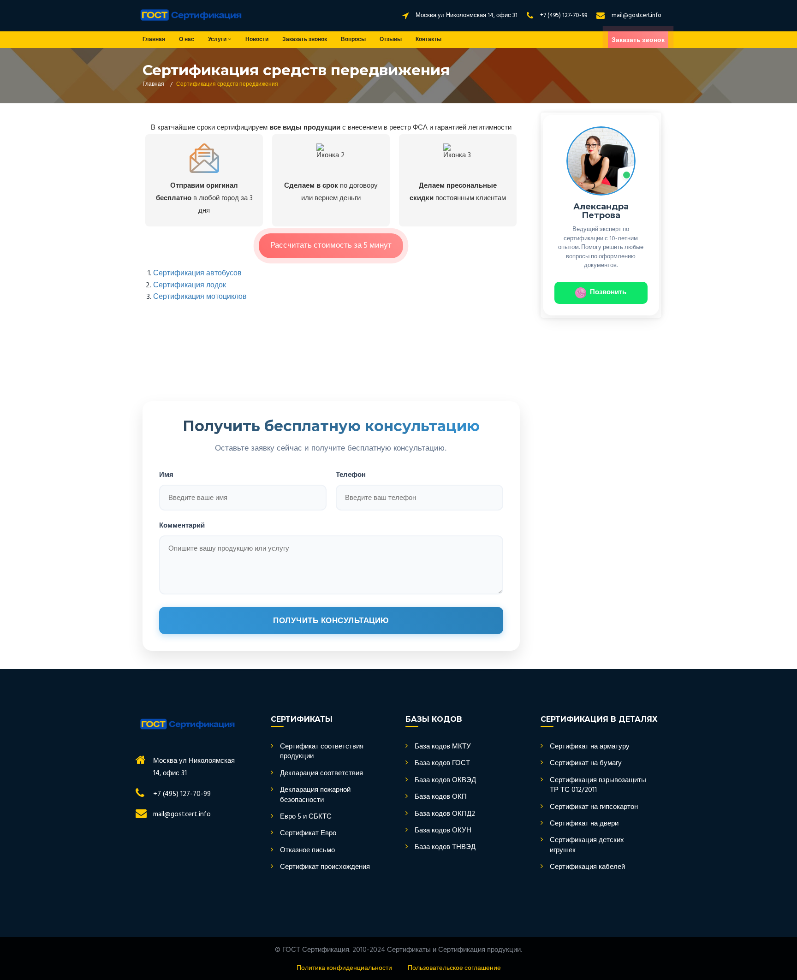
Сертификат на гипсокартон (594, 807)
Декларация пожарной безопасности (315, 795)
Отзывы (391, 39)
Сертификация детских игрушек (587, 845)
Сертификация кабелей (587, 867)
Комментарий (182, 525)
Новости (256, 39)
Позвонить (608, 292)
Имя (166, 474)
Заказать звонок (304, 39)
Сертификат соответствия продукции (321, 752)
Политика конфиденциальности (344, 968)
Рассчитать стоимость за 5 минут (331, 245)
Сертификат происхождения (325, 867)
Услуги (218, 39)
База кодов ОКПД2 (445, 814)
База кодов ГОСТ (442, 763)
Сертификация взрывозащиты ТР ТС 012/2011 (598, 786)
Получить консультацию (331, 620)
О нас (186, 39)
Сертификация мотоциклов (200, 297)
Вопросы (353, 39)
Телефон (351, 474)
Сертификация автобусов (197, 273)
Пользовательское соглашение (454, 968)
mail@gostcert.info (636, 15)
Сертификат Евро (308, 833)
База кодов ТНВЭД (445, 847)
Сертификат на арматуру (590, 747)
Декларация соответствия (321, 773)
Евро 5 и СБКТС (306, 817)
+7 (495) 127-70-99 (563, 15)
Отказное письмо (307, 850)
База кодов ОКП (441, 797)
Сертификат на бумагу (586, 763)
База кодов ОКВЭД (445, 780)
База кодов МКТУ (443, 747)
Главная (154, 39)
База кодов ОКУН (443, 831)
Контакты (428, 39)
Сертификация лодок (189, 285)
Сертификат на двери (584, 824)
